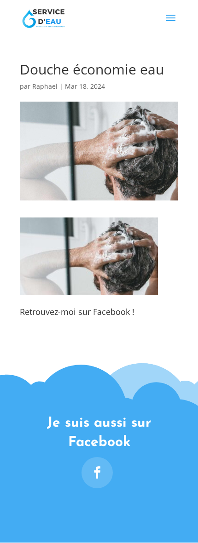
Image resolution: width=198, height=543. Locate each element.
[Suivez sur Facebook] (97, 472)
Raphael (45, 86)
